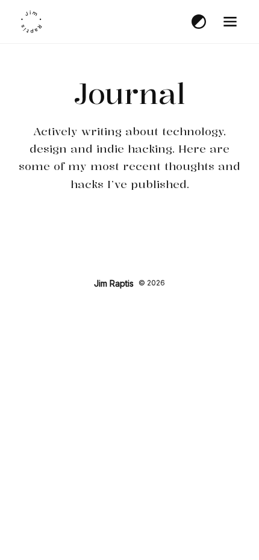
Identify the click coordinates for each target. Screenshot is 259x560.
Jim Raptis (114, 283)
